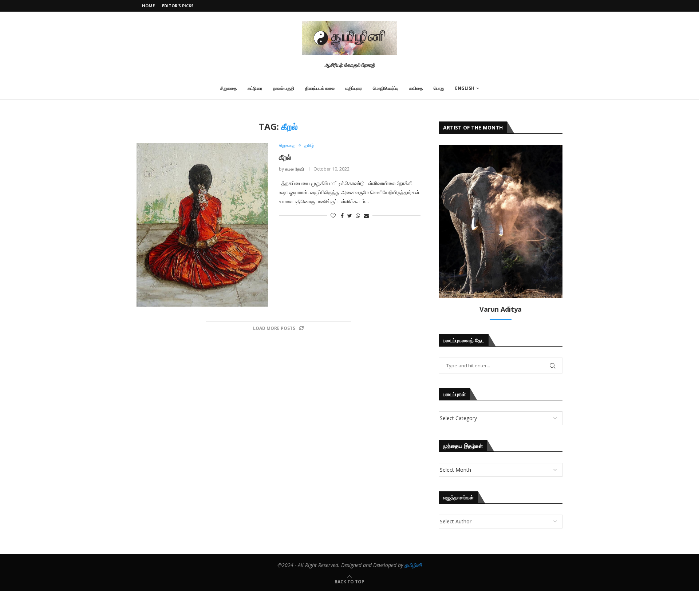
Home (148, 5)
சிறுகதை (228, 88)
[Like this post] (333, 215)
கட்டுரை (255, 88)
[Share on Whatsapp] (358, 215)
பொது (439, 88)
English (464, 88)
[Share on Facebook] (342, 215)
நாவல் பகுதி (283, 88)
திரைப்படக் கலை (320, 88)
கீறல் (285, 157)
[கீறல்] (202, 225)
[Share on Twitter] (349, 215)
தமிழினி (413, 565)
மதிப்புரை (353, 88)
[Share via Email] (366, 215)
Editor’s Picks (178, 5)
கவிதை (416, 88)
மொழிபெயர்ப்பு (385, 88)
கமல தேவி (294, 169)
